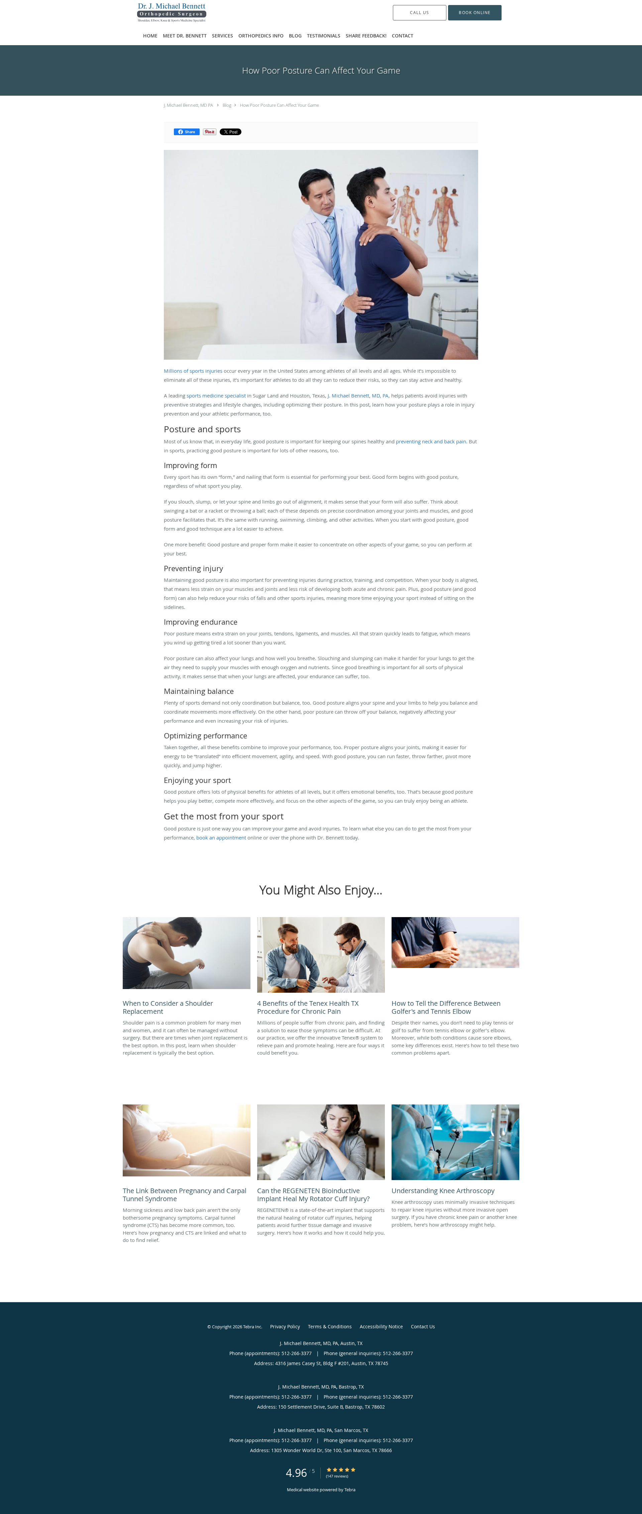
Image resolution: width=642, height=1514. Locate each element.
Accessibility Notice (381, 1326)
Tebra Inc (252, 1327)
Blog (227, 105)
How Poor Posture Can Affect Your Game (279, 105)
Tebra (349, 1490)
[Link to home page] (162, 12)
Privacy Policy (285, 1326)
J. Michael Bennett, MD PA (188, 105)
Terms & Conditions (330, 1326)
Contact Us (423, 1326)
